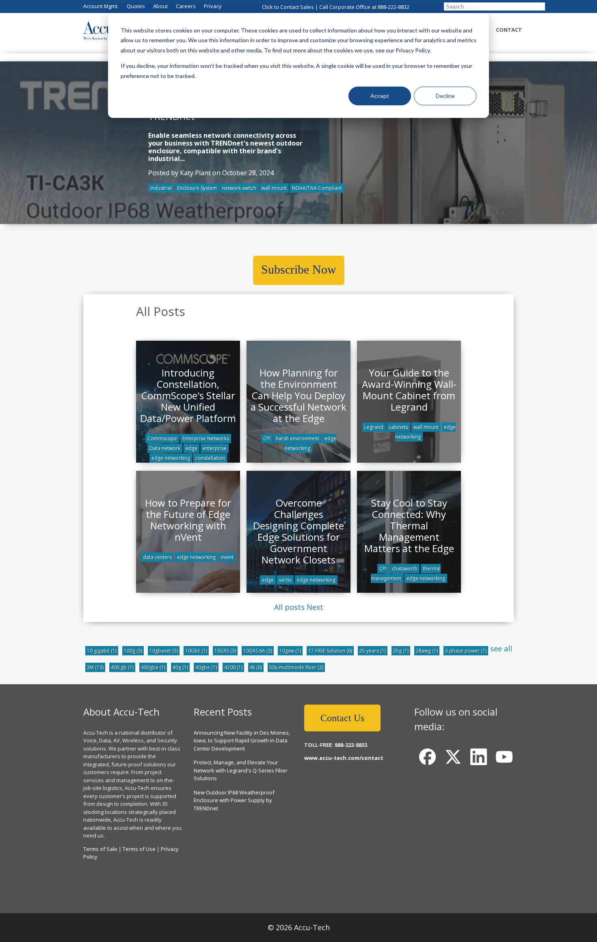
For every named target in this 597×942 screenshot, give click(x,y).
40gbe (206, 667)
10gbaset (163, 650)
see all (501, 648)
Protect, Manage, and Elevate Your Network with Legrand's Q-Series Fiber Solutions (241, 770)
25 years (372, 650)
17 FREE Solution (330, 650)
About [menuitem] (160, 6)
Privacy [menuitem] (213, 6)
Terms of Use (139, 849)
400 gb (122, 667)
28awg (427, 650)
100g (133, 650)
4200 (233, 667)
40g (180, 667)
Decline (445, 95)
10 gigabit (102, 650)
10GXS (225, 650)
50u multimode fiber (296, 667)
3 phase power (466, 650)
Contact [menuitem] (509, 29)
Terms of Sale (100, 849)
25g (401, 650)
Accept (379, 95)
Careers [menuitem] (186, 6)
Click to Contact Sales (288, 7)
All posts (289, 607)
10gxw (290, 650)
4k (256, 667)
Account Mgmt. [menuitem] (101, 6)
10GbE (196, 650)
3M (95, 667)
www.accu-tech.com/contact (343, 757)
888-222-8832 (393, 7)
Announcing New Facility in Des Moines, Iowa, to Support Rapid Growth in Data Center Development (242, 740)
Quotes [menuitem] (136, 6)
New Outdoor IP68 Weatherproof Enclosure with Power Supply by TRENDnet (234, 800)
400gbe (153, 667)
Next (315, 607)
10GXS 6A (257, 650)
